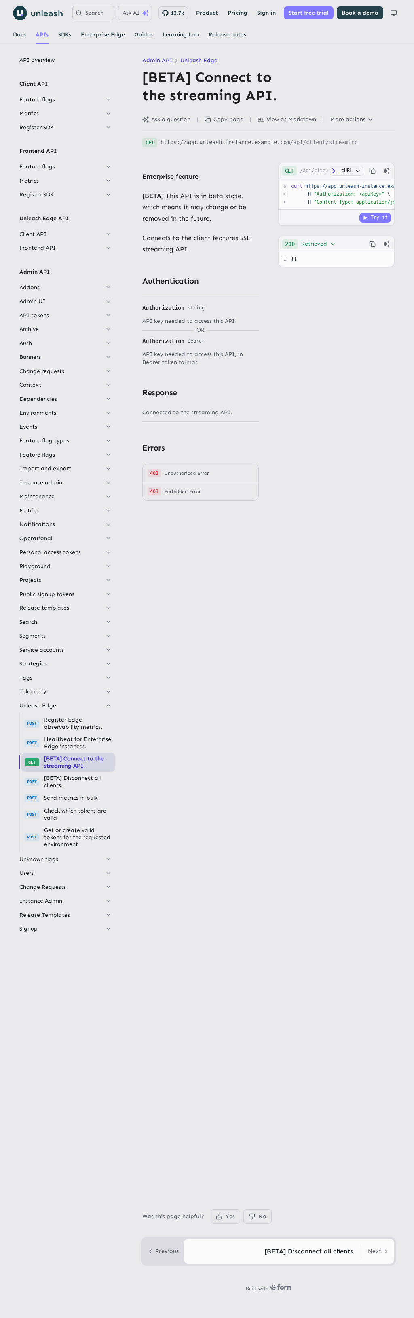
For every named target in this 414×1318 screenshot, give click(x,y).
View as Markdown (291, 119)
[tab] (19, 35)
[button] (200, 473)
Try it (379, 217)
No (262, 1216)
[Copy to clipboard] (372, 171)
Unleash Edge (199, 60)
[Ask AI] (386, 171)
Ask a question (170, 119)
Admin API (157, 60)
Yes (230, 1216)
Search (94, 12)
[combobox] (310, 244)
